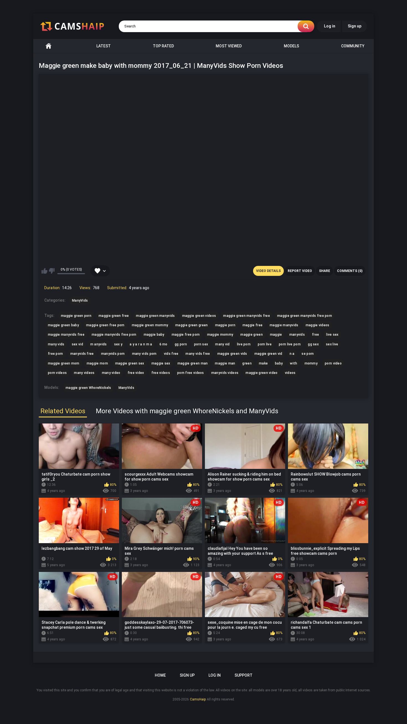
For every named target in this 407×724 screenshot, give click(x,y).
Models (291, 46)
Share (324, 271)
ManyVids (126, 388)
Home (48, 46)
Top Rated (163, 46)
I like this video (44, 271)
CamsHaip (198, 699)
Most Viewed (229, 46)
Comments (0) (349, 271)
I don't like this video (52, 271)
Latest (103, 46)
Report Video (300, 271)
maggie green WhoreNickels (88, 388)
